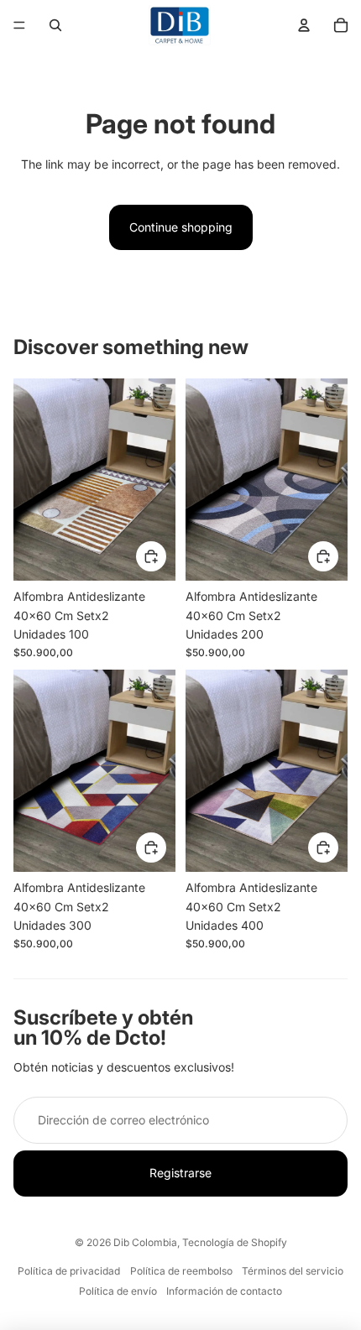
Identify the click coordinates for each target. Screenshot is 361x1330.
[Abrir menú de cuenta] (303, 25)
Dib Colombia (145, 1242)
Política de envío (118, 1291)
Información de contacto (224, 1291)
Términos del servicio (292, 1271)
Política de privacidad (69, 1271)
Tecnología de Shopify (234, 1242)
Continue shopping (181, 227)
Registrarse (180, 1173)
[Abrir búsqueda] (55, 25)
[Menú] (19, 25)
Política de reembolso (181, 1271)
